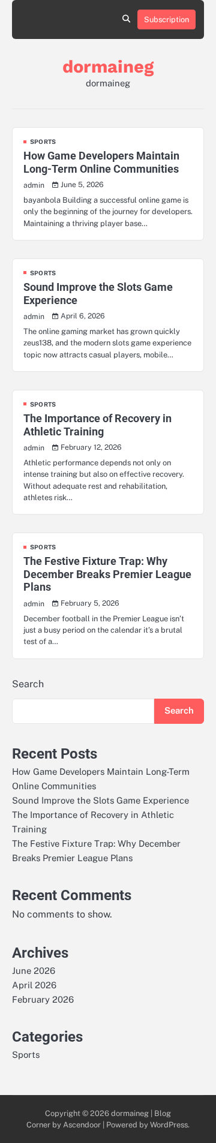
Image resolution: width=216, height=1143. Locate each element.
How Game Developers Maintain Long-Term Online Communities (101, 162)
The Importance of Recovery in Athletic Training (97, 425)
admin (33, 185)
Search (28, 684)
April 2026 (34, 985)
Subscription (166, 19)
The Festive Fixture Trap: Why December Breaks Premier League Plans (107, 574)
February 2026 (43, 999)
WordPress (169, 1124)
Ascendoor (82, 1124)
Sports (43, 142)
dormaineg (108, 66)
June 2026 (33, 970)
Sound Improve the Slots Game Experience (100, 800)
